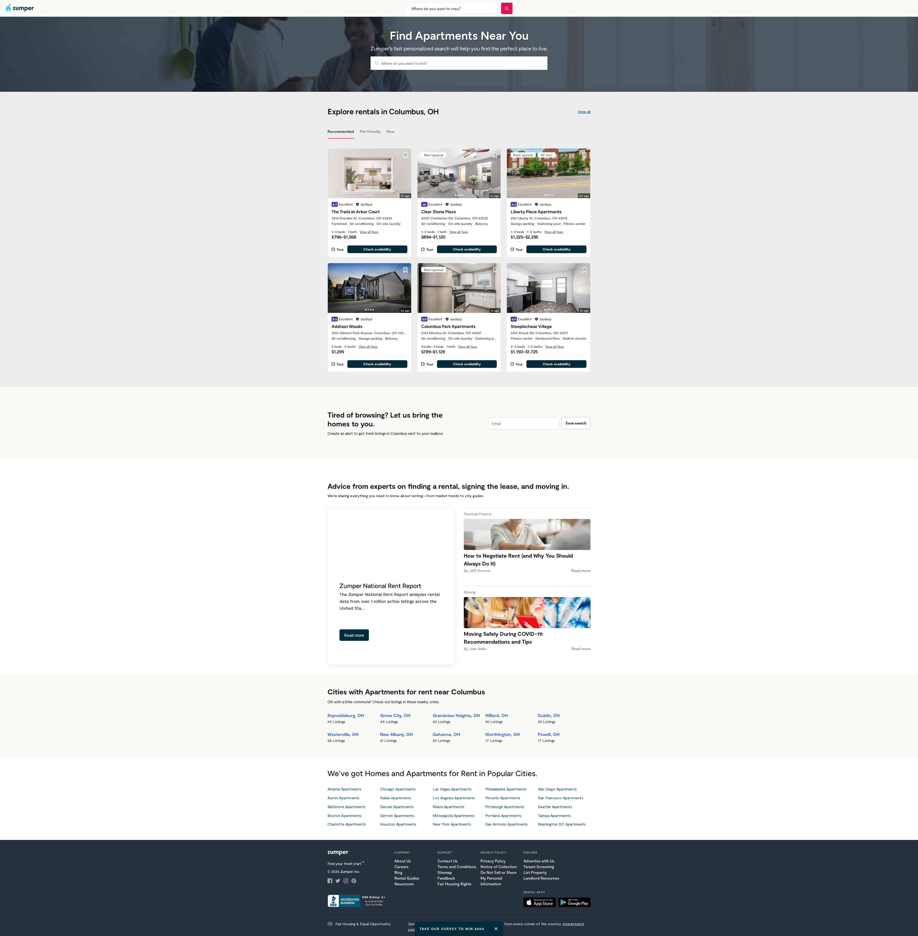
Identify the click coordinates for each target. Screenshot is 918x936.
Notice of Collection (499, 866)
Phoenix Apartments (502, 797)
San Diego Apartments (557, 789)
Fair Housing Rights (454, 884)
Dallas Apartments (395, 797)
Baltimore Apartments (347, 806)
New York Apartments (452, 824)
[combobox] (452, 8)
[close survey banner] (496, 928)
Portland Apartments (503, 815)
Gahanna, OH (446, 734)
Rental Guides (406, 878)
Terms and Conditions (456, 866)
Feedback (446, 878)
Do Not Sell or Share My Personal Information (499, 878)
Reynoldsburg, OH (346, 715)
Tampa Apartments (554, 815)
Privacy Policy (493, 861)
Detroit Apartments (397, 815)
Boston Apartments (344, 815)
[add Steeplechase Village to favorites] (584, 270)
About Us (402, 861)
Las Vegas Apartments (452, 789)
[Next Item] (404, 173)
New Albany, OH (396, 734)
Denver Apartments (397, 806)
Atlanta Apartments (344, 789)
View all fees (369, 232)
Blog (398, 872)
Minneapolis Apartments (453, 815)
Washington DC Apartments (562, 824)
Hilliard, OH (496, 715)
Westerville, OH (343, 734)
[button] (541, 903)
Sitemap (444, 872)
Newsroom (404, 884)
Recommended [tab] (341, 131)
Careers (401, 866)
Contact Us (447, 861)
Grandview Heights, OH (456, 715)
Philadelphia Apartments (506, 789)
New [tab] (390, 131)
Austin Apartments (343, 797)
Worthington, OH (502, 734)
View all (584, 111)
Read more (354, 635)
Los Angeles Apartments (454, 797)
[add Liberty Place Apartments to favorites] (584, 155)
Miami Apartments (448, 806)
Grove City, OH (395, 715)
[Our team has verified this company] (357, 204)
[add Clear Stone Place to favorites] (495, 155)
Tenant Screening (539, 866)
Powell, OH (549, 734)
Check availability (377, 249)
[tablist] (459, 132)
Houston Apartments (398, 824)
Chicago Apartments (398, 789)
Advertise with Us (539, 861)
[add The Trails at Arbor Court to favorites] (405, 155)
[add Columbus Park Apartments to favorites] (495, 270)
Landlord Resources (541, 878)
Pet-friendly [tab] (370, 131)
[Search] (507, 8)
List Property (535, 872)
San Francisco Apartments (560, 797)
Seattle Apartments (555, 806)
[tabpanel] (459, 257)
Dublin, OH (549, 715)
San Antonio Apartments (506, 824)
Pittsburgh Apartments (504, 806)
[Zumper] (20, 8)
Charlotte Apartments (347, 824)
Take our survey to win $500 (452, 929)
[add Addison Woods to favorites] (405, 270)
